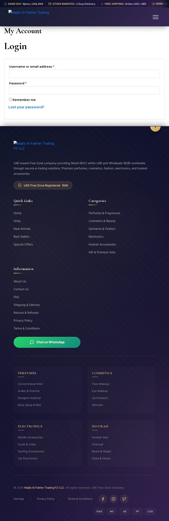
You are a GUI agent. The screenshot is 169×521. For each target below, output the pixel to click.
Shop (17, 221)
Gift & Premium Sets (102, 252)
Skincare (97, 405)
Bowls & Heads (101, 451)
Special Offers (23, 244)
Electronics (96, 236)
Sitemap (19, 498)
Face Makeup (100, 383)
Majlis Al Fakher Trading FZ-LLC (44, 487)
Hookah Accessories (102, 244)
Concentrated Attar (30, 383)
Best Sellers (21, 236)
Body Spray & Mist (29, 405)
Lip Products (100, 398)
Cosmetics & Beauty (102, 221)
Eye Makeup (100, 391)
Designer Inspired (29, 398)
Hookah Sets (100, 437)
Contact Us (21, 289)
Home (17, 213)
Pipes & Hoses (101, 458)
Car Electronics (27, 458)
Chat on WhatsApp (50, 342)
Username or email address (38, 66)
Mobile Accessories (30, 437)
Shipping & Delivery (27, 304)
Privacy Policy (23, 320)
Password (25, 82)
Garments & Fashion (102, 228)
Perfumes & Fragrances (104, 213)
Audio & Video (27, 444)
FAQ (16, 297)
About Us (20, 281)
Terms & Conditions (27, 328)
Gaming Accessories (31, 451)
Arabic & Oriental (28, 391)
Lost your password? (26, 107)
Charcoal (97, 444)
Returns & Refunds (26, 312)
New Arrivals (22, 228)
